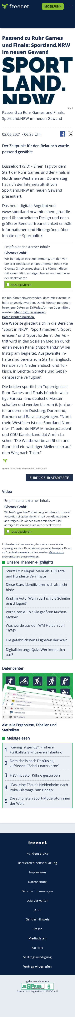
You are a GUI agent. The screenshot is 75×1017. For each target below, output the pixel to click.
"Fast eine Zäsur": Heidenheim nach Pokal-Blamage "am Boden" (39, 787)
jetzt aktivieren (21, 285)
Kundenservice (37, 853)
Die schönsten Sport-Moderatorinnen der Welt (40, 801)
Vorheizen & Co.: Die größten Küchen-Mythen (36, 614)
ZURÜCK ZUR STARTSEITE (49, 478)
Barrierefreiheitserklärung (37, 863)
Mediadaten (37, 938)
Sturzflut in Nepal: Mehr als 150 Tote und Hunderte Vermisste (35, 574)
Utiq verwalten (38, 901)
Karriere (37, 948)
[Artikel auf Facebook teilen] (63, 134)
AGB (37, 910)
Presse (37, 929)
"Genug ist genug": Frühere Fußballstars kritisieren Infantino (36, 750)
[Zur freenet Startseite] (15, 5)
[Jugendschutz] (37, 986)
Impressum (37, 872)
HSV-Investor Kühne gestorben (35, 775)
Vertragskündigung (37, 957)
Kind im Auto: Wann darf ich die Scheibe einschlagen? (38, 601)
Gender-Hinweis (38, 919)
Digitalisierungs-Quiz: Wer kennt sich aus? (35, 652)
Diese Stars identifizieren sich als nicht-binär (37, 587)
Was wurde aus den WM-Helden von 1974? (35, 628)
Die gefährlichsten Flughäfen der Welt (36, 640)
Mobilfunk (52, 6)
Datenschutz (37, 882)
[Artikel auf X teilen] (70, 134)
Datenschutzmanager (38, 891)
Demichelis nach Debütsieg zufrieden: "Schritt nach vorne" (35, 763)
